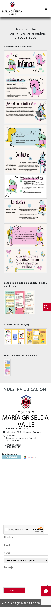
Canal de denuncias (9, 454)
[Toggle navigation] (46, 9)
